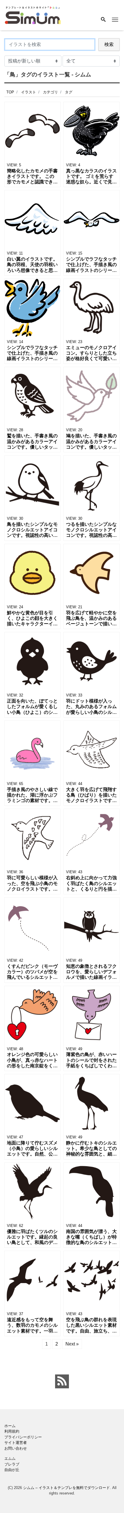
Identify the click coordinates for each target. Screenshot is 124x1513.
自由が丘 (11, 1470)
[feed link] (62, 1381)
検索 (109, 44)
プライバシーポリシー (23, 1437)
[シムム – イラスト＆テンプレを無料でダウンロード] (32, 14)
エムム (10, 1458)
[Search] (103, 19)
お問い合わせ (15, 1448)
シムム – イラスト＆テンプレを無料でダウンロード (66, 1488)
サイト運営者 (15, 1442)
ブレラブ (11, 1464)
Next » (72, 1343)
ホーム (10, 1426)
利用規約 (11, 1431)
